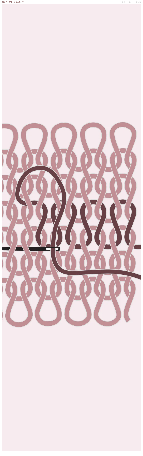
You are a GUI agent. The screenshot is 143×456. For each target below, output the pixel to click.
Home (123, 2)
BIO (130, 2)
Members (138, 2)
